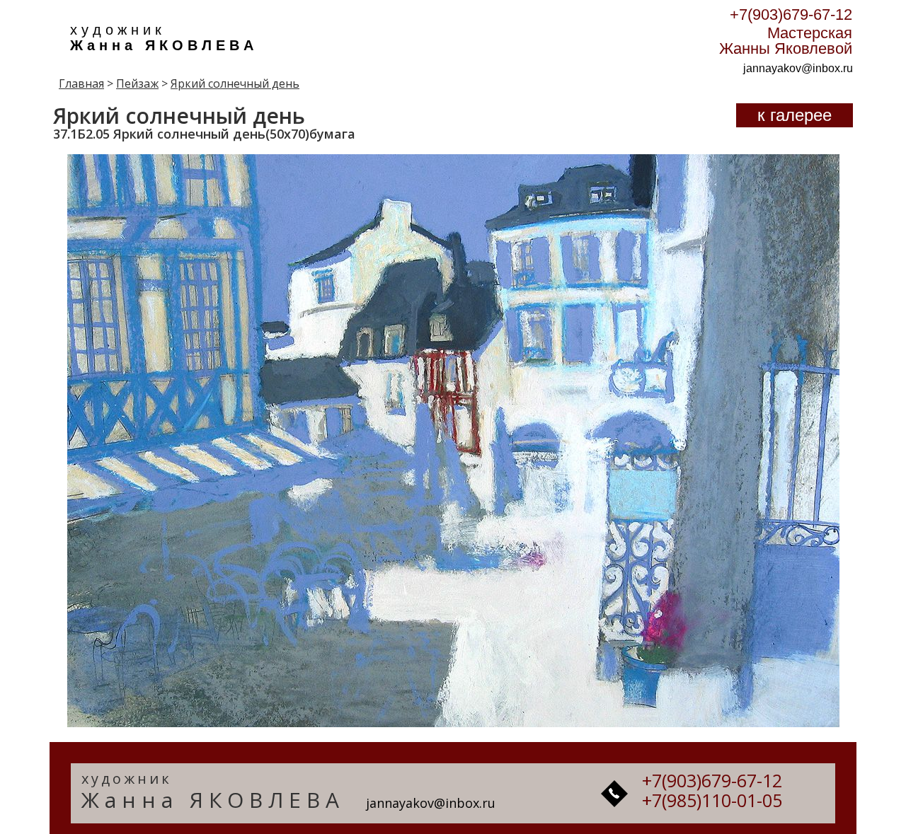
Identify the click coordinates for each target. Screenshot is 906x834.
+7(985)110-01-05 (712, 800)
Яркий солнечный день (235, 83)
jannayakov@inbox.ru (798, 68)
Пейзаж (137, 83)
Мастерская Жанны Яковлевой (785, 40)
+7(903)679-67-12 (791, 14)
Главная (81, 83)
